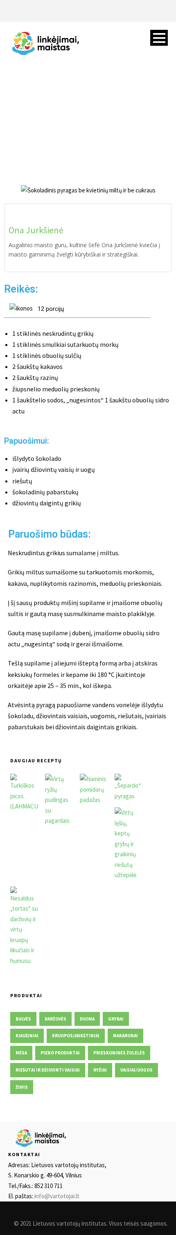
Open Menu (159, 38)
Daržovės (55, 1019)
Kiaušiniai (27, 1035)
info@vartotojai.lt (56, 1196)
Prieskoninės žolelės (119, 1053)
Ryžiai (100, 1070)
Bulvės (23, 1019)
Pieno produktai (60, 1053)
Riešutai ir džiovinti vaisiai (48, 1070)
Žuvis (22, 1087)
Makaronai (125, 1035)
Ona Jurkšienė (36, 230)
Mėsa (21, 1053)
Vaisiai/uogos (136, 1070)
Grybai (116, 1019)
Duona (87, 1019)
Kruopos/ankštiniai (75, 1035)
